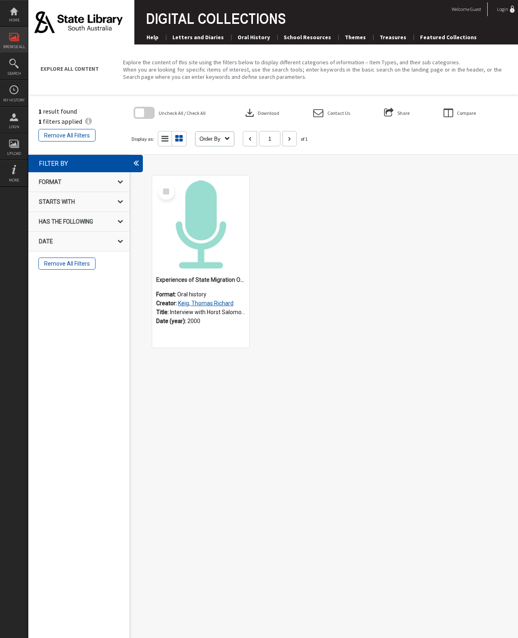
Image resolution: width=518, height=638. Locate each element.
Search (14, 73)
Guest (475, 9)
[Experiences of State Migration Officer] (200, 224)
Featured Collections (448, 37)
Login (14, 126)
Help (152, 37)
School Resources (307, 37)
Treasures (393, 37)
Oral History (254, 37)
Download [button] (261, 113)
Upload (14, 153)
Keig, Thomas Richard (206, 303)
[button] (331, 113)
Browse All (14, 46)
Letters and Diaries (198, 37)
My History (14, 100)
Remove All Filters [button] (67, 135)
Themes (355, 37)
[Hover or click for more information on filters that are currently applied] (88, 121)
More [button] (14, 180)
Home (14, 20)
